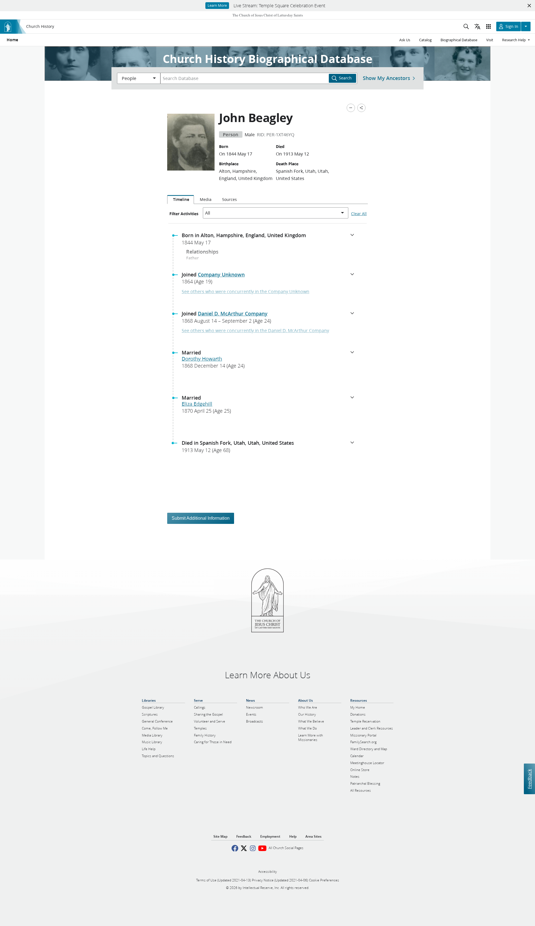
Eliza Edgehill (197, 403)
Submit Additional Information (201, 518)
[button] (270, 240)
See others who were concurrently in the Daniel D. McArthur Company (255, 330)
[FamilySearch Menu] (351, 108)
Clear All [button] (359, 214)
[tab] (180, 199)
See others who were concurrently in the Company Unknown (245, 291)
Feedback (529, 779)
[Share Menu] (361, 108)
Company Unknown (221, 274)
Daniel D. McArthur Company (233, 313)
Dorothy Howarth (202, 358)
